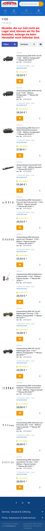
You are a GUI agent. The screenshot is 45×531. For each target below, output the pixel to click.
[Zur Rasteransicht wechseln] (40, 44)
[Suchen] (41, 4)
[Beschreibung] (40, 81)
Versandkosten (21, 68)
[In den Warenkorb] (19, 81)
